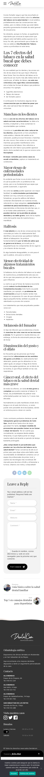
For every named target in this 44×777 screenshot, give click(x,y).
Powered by (7, 754)
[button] (38, 753)
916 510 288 (11, 708)
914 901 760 (11, 699)
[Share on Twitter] (19, 473)
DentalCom (21, 455)
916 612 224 (11, 681)
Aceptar (14, 773)
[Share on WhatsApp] (29, 473)
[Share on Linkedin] (24, 473)
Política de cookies (27, 773)
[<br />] (6, 731)
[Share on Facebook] (14, 473)
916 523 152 (11, 690)
